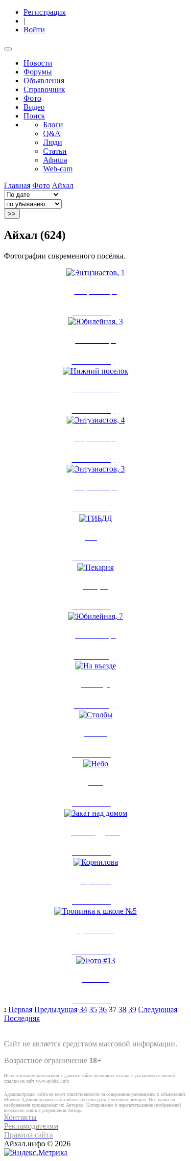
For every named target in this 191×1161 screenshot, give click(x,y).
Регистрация (45, 12)
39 (132, 1009)
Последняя (22, 1018)
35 (93, 1009)
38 (122, 1009)
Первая (20, 1009)
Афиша (55, 160)
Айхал (62, 185)
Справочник (44, 89)
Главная (17, 185)
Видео (34, 107)
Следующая (157, 1009)
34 (83, 1009)
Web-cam (57, 169)
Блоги (53, 124)
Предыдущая (55, 1009)
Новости (38, 63)
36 (103, 1009)
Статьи (55, 151)
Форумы (38, 72)
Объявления (44, 80)
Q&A (52, 133)
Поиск (34, 116)
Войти (34, 29)
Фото (32, 98)
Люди (52, 142)
